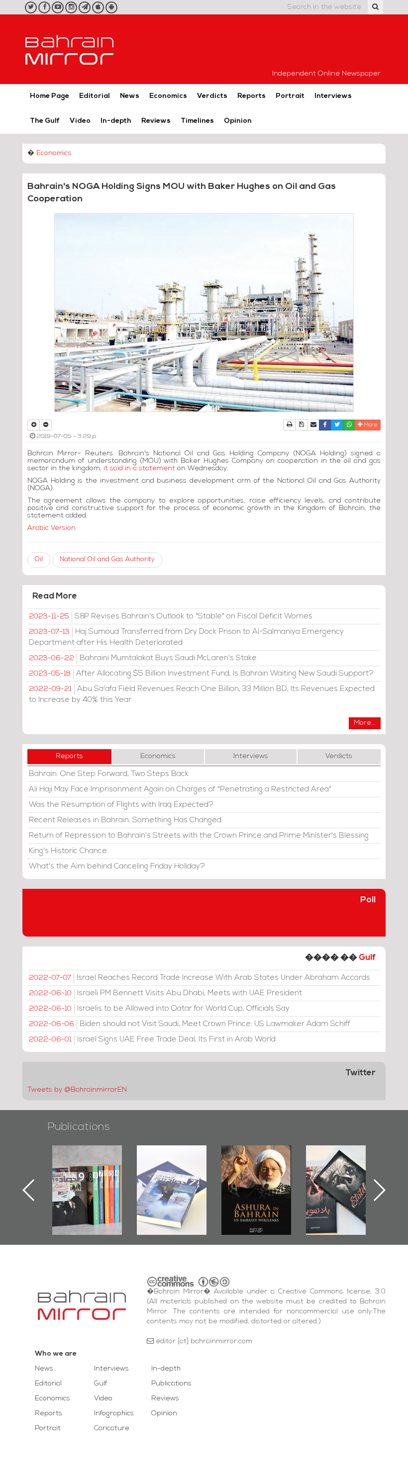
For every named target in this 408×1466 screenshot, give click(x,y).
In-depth (116, 121)
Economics (168, 96)
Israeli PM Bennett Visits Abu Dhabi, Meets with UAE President (165, 993)
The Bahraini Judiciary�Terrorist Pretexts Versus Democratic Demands (346, 1180)
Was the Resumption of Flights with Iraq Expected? (121, 805)
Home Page (49, 96)
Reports (251, 96)
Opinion (238, 121)
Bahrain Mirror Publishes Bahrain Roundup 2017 (91, 1174)
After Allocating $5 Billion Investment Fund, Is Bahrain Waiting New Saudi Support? (201, 674)
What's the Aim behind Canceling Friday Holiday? (117, 866)
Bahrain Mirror (69, 49)
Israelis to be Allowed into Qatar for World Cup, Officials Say (159, 1009)
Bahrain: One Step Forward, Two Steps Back (109, 774)
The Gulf (45, 121)
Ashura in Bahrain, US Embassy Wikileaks (176, 1174)
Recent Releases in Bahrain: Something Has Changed (125, 820)
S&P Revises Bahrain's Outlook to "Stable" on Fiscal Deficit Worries (170, 616)
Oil (39, 559)
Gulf (367, 957)
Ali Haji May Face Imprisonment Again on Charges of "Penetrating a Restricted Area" (180, 789)
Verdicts (212, 96)
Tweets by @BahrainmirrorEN (77, 1090)
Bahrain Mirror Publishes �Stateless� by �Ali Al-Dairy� (260, 1174)
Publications (78, 1127)
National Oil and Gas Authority (107, 559)
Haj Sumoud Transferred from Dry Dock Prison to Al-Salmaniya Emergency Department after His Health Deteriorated (186, 637)
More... (365, 723)
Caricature (111, 1428)
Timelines (197, 121)
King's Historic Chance (68, 851)
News (129, 96)
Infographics (114, 1413)
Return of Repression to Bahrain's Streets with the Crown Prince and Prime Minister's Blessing (199, 836)
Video (80, 121)
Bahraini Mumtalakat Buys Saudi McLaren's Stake (143, 658)
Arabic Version (51, 528)
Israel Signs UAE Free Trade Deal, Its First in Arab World (152, 1039)
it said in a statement (139, 468)
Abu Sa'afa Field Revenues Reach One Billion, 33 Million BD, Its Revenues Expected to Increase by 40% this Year (202, 694)
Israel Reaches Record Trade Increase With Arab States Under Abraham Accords (199, 978)
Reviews (156, 121)
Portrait (290, 96)
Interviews (333, 96)
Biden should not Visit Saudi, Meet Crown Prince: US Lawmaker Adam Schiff (189, 1024)
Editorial (94, 96)
